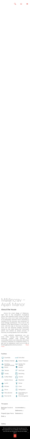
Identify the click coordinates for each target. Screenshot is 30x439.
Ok (15, 435)
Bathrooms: (18, 410)
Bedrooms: (18, 413)
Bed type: (4, 407)
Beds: (3, 416)
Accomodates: (19, 407)
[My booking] (20, 4)
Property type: (5, 413)
